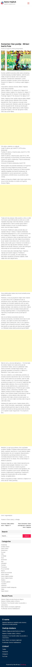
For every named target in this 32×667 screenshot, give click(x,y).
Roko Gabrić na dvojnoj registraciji (10, 606)
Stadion (3, 580)
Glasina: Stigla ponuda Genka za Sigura (12, 599)
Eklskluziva (4, 550)
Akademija (4, 545)
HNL (2, 554)
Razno (3, 570)
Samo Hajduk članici (7, 578)
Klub (2, 558)
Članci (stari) (10, 519)
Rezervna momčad (6, 572)
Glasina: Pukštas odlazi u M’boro (10, 601)
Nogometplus (19, 48)
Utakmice (3, 585)
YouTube (4, 656)
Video (2, 589)
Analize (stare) (5, 546)
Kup (2, 561)
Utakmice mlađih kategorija (8, 587)
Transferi (3, 583)
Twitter (4, 649)
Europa (3, 552)
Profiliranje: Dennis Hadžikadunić (10, 608)
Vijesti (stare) (4, 591)
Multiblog (23, 664)
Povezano (4, 567)
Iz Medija (17, 519)
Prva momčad (5, 569)
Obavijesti (3, 563)
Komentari (4, 559)
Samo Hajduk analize (7, 576)
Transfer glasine (5, 582)
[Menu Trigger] (28, 3)
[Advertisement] (16, 22)
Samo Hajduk (10, 2)
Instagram (5, 654)
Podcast (3, 565)
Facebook (5, 651)
